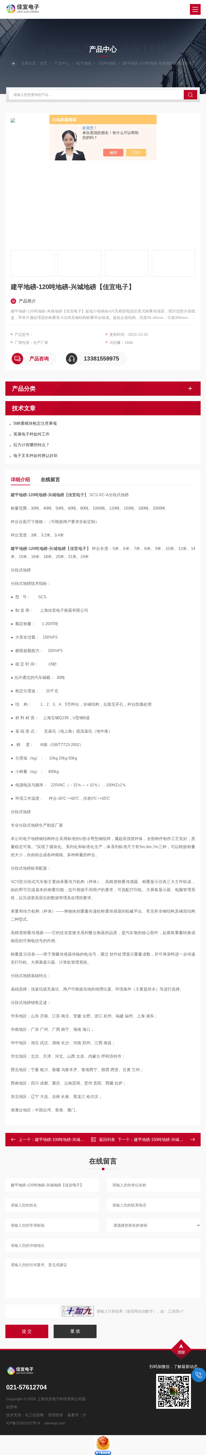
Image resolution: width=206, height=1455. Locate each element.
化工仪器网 (34, 1415)
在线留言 (50, 479)
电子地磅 (83, 63)
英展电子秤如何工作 (31, 434)
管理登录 (55, 1415)
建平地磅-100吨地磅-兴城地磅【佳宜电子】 (73, 1139)
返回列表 (107, 1139)
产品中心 (61, 63)
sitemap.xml (54, 1423)
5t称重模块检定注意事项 (35, 423)
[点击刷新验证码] (78, 1311)
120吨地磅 (107, 63)
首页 (43, 63)
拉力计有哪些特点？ (31, 444)
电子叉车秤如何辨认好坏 (35, 455)
